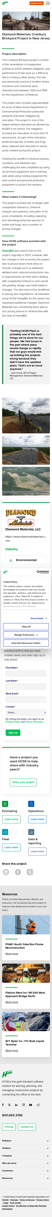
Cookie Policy (8, 1206)
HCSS (5, 1200)
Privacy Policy (13, 722)
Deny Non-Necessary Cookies (26, 643)
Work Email (12, 693)
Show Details (37, 618)
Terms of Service (34, 722)
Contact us (27, 1126)
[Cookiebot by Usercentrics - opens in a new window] (37, 572)
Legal (5, 1203)
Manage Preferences (24, 635)
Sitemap (14, 1200)
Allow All (26, 626)
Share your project (23, 782)
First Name (12, 668)
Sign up (13, 732)
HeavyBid (8, 250)
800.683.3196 (12, 1115)
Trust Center (15, 1203)
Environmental (26, 560)
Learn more (11, 819)
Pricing (9, 1126)
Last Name (12, 681)
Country (11, 707)
